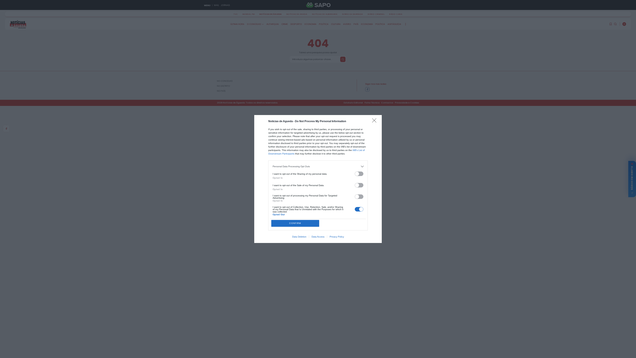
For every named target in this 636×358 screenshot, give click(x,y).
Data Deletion (299, 236)
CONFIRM (295, 223)
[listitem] (318, 166)
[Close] (375, 121)
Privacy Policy (337, 236)
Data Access (318, 236)
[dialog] (318, 179)
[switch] (359, 174)
